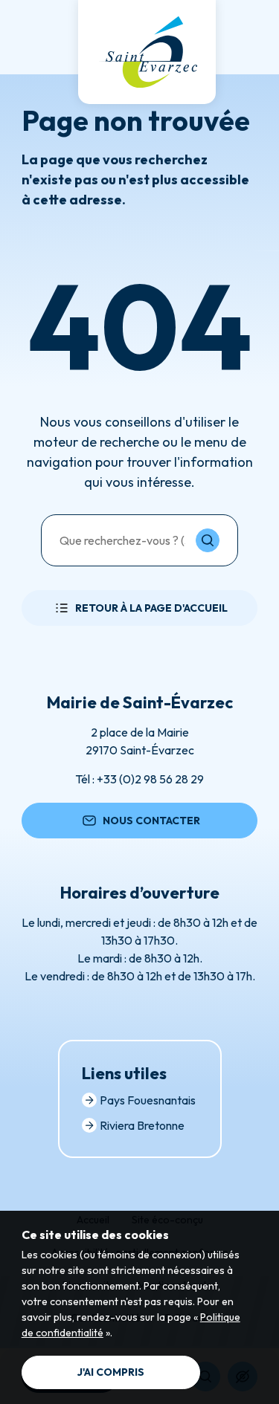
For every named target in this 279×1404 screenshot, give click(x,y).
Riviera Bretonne (142, 1125)
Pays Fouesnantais (148, 1100)
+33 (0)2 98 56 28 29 (150, 778)
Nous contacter (151, 820)
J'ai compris (110, 1372)
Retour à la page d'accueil (151, 608)
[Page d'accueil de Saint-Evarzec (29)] (147, 52)
